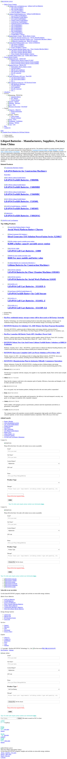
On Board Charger (9, 435)
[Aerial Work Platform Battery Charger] (19, 227)
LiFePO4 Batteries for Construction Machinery (25, 171)
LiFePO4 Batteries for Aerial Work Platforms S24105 (32, 279)
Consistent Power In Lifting (40, 150)
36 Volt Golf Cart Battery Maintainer (14, 437)
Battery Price (7, 432)
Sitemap (11, 650)
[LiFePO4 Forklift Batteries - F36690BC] (15, 192)
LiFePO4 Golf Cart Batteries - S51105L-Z (26, 301)
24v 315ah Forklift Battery (11, 424)
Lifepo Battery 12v (9, 434)
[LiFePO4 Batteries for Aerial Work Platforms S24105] (14, 277)
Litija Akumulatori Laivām (11, 423)
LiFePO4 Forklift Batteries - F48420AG (22, 215)
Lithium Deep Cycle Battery (12, 151)
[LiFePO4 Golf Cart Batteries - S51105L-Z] (12, 298)
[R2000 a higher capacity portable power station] (21, 241)
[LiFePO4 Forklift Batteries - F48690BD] (15, 185)
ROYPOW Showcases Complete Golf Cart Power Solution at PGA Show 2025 (32, 353)
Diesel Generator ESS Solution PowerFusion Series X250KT (35, 236)
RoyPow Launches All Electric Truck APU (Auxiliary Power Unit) (27, 334)
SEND (10, 500)
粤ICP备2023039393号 (49, 648)
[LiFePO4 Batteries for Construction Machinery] (13, 167)
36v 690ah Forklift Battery (11, 431)
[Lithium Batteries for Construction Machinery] (21, 263)
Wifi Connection (8, 429)
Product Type (11, 480)
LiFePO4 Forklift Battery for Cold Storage (27, 293)
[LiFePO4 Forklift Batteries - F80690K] (15, 177)
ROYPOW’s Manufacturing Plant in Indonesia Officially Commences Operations (33, 361)
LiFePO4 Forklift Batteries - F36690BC (22, 194)
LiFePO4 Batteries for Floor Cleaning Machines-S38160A (34, 272)
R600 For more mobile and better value (25, 258)
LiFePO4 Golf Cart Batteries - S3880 (24, 251)
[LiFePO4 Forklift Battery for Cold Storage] (20, 291)
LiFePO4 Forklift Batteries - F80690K (21, 180)
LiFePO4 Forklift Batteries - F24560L (21, 201)
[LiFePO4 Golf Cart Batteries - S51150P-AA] (13, 305)
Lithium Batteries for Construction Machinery (28, 265)
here (42, 504)
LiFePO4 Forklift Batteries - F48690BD (22, 187)
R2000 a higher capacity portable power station (29, 244)
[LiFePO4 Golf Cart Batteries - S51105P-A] (12, 284)
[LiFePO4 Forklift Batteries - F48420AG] (8, 213)
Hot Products (4, 650)
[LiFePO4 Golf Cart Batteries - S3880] (13, 248)
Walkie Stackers (8, 426)
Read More (7, 174)
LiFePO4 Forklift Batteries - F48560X (21, 208)
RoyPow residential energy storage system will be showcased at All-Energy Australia (34, 317)
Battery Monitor (53, 150)
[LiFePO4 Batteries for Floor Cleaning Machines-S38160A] (14, 270)
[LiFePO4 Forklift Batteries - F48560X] (15, 206)
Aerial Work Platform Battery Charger (25, 229)
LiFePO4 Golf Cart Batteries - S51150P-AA (27, 308)
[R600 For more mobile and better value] (19, 255)
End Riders (7, 427)
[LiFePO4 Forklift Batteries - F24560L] (15, 199)
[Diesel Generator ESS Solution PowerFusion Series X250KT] (17, 234)
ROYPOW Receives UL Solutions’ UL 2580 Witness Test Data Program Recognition (34, 326)
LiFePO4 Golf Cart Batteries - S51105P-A (26, 286)
